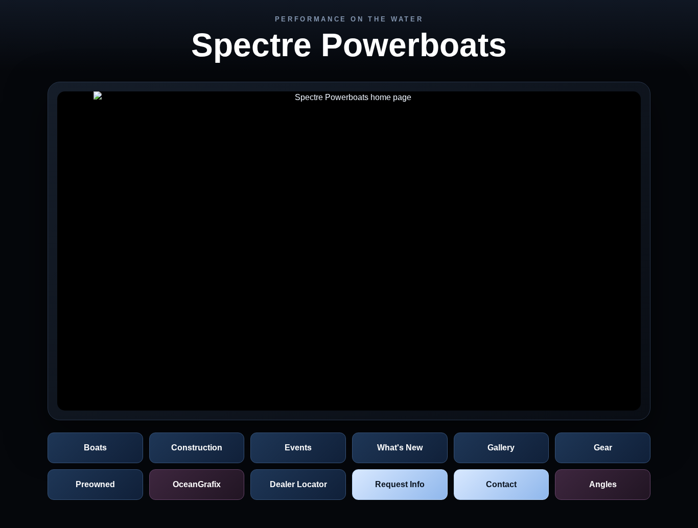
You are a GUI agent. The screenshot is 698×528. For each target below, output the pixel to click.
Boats (95, 447)
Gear (603, 447)
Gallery (501, 447)
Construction (196, 447)
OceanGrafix (197, 484)
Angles (603, 484)
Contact (501, 484)
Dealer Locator (298, 484)
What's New (400, 447)
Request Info (400, 484)
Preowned (95, 484)
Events (298, 447)
